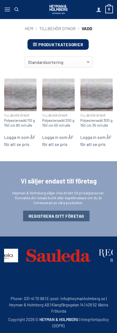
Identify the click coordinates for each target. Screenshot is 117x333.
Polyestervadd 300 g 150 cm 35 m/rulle (96, 122)
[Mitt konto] (98, 9)
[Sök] (16, 9)
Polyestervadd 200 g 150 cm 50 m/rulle (58, 122)
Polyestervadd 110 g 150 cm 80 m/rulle (19, 122)
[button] (7, 9)
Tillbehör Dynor (57, 28)
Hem (29, 28)
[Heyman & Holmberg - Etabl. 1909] (58, 9)
